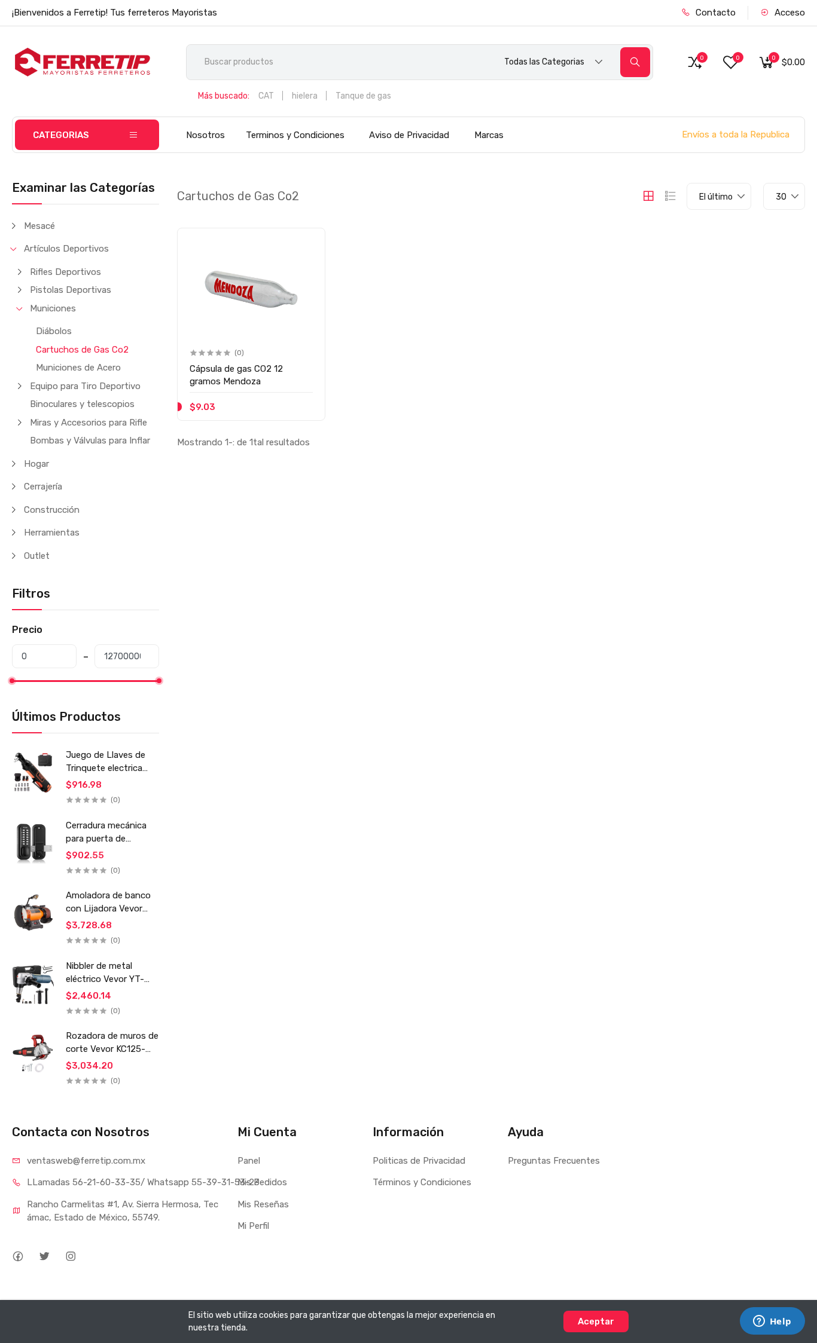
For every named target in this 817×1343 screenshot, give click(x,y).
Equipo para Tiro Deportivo (85, 386)
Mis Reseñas (263, 1204)
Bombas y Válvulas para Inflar (90, 440)
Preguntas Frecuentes (554, 1160)
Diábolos (54, 331)
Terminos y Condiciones (295, 135)
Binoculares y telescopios (82, 404)
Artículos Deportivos (66, 248)
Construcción (52, 509)
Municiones (53, 308)
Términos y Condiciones (422, 1182)
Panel (248, 1160)
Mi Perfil (253, 1225)
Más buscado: (223, 96)
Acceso (788, 12)
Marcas (489, 135)
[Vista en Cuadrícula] (648, 196)
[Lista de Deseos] (302, 247)
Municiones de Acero (78, 367)
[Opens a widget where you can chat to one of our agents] (772, 1322)
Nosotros (205, 135)
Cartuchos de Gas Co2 (82, 349)
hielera (305, 96)
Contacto (714, 12)
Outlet (37, 555)
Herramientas (52, 532)
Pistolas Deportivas (70, 289)
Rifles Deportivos (65, 272)
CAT (266, 96)
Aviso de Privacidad (409, 135)
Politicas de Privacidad (419, 1160)
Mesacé (39, 226)
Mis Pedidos (262, 1182)
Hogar (36, 463)
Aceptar (596, 1321)
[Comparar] (302, 271)
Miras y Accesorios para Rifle (88, 422)
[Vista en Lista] (670, 196)
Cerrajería (43, 486)
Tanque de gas (363, 96)
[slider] (12, 681)
